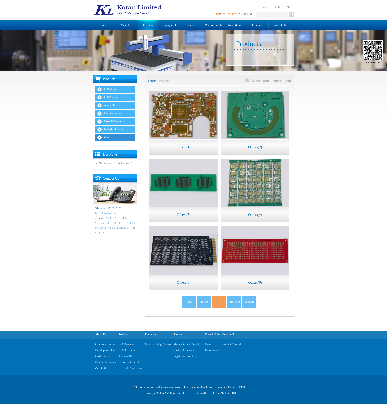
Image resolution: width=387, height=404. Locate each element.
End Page (249, 301)
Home (103, 25)
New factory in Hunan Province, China (117, 163)
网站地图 (201, 393)
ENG (277, 7)
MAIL (290, 7)
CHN (265, 7)
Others (288, 80)
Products (277, 80)
